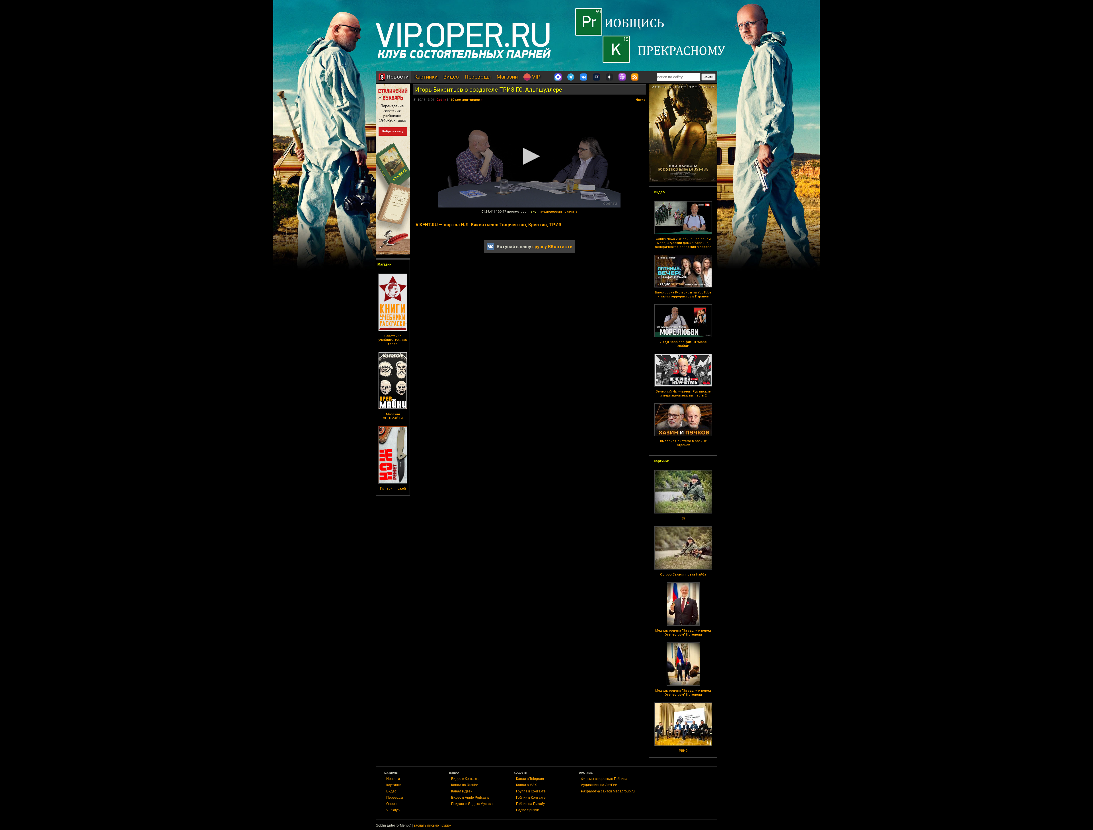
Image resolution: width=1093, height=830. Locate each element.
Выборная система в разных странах (683, 443)
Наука (641, 100)
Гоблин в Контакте (531, 798)
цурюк (446, 825)
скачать (571, 211)
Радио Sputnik (527, 810)
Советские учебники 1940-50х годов (393, 340)
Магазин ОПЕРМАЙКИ (393, 416)
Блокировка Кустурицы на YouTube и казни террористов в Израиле (683, 294)
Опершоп (394, 804)
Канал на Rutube (464, 785)
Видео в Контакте (465, 779)
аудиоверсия (551, 211)
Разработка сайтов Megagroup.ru (608, 791)
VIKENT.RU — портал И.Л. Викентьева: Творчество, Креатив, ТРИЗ (488, 224)
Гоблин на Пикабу (530, 804)
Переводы (478, 76)
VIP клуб (393, 810)
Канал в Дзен (461, 791)
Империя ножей (393, 488)
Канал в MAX (526, 785)
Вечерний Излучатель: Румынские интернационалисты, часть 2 (683, 393)
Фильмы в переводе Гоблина (604, 779)
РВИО (683, 751)
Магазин (507, 76)
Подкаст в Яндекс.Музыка (472, 804)
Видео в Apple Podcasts (470, 798)
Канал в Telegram (530, 779)
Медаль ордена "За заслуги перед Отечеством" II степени (683, 632)
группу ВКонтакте (552, 246)
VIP (535, 76)
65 (683, 518)
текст (533, 211)
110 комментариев (464, 100)
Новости (396, 76)
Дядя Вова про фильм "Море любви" (683, 344)
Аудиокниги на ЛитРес (599, 785)
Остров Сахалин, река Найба (683, 574)
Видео (451, 76)
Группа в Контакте (531, 791)
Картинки (425, 76)
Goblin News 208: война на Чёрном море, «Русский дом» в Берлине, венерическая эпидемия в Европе (683, 243)
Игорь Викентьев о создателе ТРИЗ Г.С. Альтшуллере (488, 89)
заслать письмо (426, 825)
